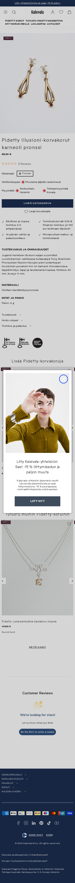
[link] (37, 413)
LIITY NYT (37, 501)
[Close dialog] (63, 379)
